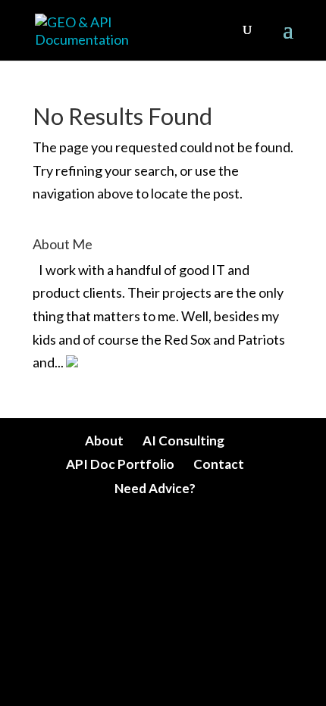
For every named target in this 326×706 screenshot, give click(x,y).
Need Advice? (155, 488)
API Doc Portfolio (120, 464)
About (104, 440)
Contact (218, 464)
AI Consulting (183, 440)
